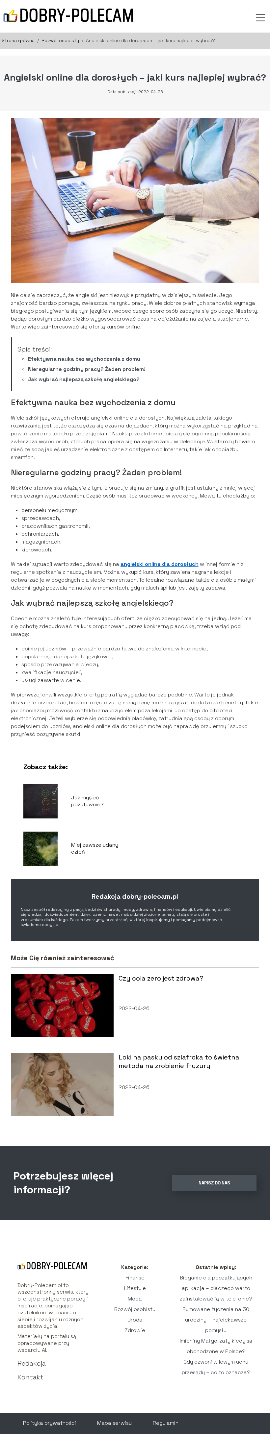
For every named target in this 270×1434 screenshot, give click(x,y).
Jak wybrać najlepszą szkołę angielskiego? (84, 379)
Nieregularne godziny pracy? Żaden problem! (87, 369)
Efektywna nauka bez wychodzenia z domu (84, 358)
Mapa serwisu (114, 1423)
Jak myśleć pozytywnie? (87, 801)
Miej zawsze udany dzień (94, 848)
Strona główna (19, 40)
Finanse (135, 1277)
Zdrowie (134, 1330)
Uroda (135, 1319)
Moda (135, 1298)
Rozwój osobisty (60, 40)
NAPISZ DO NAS (214, 1183)
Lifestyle (135, 1288)
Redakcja (31, 1363)
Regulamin (165, 1423)
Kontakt (30, 1377)
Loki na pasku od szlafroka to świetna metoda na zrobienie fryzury (179, 1061)
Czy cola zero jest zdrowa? (161, 978)
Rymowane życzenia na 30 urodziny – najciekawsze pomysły (215, 1320)
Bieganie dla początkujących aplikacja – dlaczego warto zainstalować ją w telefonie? (216, 1288)
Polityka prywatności (49, 1423)
